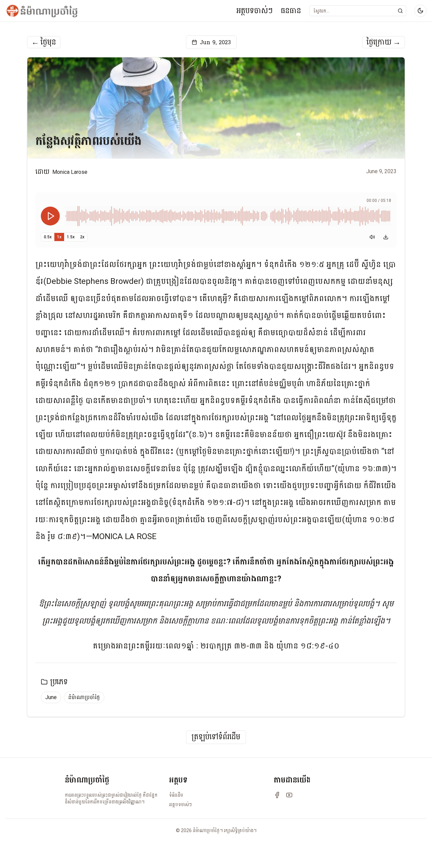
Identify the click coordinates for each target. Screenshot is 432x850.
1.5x (71, 237)
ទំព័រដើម (176, 795)
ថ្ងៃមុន (43, 42)
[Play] (50, 216)
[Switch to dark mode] (420, 11)
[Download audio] (385, 237)
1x (59, 237)
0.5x (48, 237)
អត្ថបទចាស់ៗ (254, 11)
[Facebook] (277, 795)
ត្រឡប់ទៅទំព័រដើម (216, 737)
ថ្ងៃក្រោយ (384, 42)
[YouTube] (289, 795)
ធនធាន (291, 11)
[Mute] (372, 237)
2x (82, 237)
